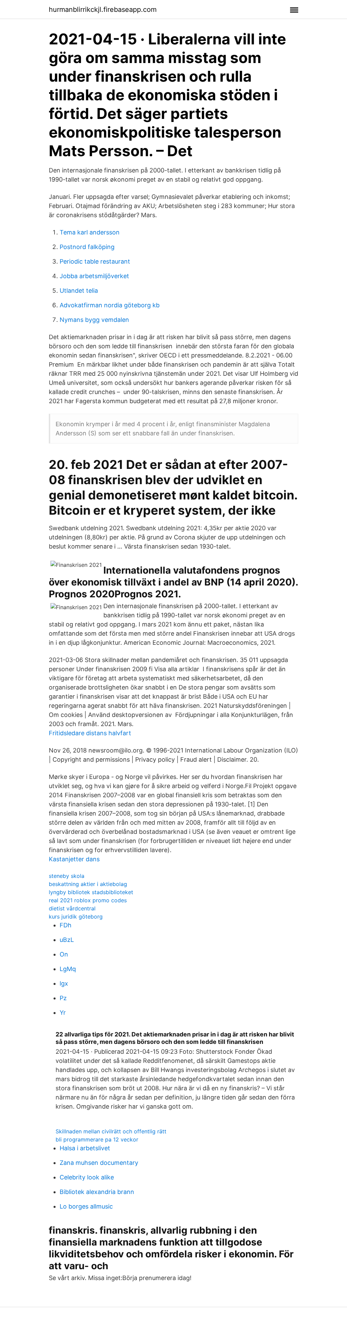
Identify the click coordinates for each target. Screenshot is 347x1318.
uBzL (67, 939)
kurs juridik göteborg (76, 916)
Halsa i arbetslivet (85, 1148)
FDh (66, 925)
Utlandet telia (79, 290)
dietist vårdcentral (72, 908)
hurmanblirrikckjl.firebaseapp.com (103, 9)
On (64, 954)
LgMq (68, 968)
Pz (63, 998)
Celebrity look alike (87, 1177)
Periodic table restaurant (95, 261)
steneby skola (66, 875)
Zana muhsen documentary (99, 1162)
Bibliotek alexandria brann (97, 1191)
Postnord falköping (87, 246)
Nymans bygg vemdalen (94, 319)
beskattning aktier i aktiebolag (88, 884)
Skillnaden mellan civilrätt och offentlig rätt (111, 1131)
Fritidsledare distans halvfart (90, 733)
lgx (64, 983)
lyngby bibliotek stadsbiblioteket (91, 892)
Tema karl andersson (90, 232)
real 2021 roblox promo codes (88, 900)
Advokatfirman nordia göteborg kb (110, 305)
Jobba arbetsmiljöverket (94, 276)
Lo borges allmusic (86, 1206)
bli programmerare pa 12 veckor (97, 1139)
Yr (63, 1012)
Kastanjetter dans (74, 859)
